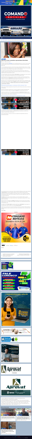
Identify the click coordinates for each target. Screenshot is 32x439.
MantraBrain (26, 437)
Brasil (2, 428)
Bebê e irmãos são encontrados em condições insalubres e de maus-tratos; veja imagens (7, 431)
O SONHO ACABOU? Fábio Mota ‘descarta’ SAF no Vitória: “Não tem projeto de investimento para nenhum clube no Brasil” (24, 418)
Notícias (5, 428)
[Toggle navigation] (2, 38)
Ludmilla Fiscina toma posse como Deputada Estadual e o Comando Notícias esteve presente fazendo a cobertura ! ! (8, 255)
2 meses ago (3, 433)
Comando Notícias (8, 433)
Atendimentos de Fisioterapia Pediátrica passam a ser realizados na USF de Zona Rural (23, 254)
